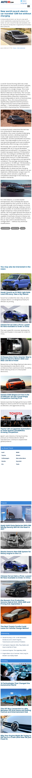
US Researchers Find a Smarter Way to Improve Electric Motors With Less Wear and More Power (16, 359)
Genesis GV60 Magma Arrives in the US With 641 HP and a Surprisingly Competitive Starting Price (15, 396)
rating (22, 228)
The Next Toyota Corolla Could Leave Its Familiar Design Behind (15, 627)
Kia (2, 464)
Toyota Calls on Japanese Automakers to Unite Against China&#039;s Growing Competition (16, 430)
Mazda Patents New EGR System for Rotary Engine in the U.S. (16, 552)
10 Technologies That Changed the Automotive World (15, 684)
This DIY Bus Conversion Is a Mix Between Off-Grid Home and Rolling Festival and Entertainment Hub (16, 710)
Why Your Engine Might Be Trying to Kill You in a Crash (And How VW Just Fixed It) (16, 737)
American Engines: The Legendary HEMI (14, 650)
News (14, 48)
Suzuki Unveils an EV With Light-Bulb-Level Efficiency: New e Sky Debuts (16, 293)
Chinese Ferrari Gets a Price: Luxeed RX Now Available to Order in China (15, 326)
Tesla (17, 464)
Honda (3, 461)
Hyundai (19, 461)
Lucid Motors (5, 228)
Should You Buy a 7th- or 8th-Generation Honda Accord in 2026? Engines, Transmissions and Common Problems (14, 640)
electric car (15, 228)
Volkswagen (5, 458)
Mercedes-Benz (21, 458)
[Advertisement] (16, 67)
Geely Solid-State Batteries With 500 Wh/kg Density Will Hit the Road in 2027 (16, 527)
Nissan (18, 455)
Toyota (3, 455)
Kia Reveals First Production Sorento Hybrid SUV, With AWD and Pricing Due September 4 (15, 602)
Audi (2, 452)
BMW (17, 452)
